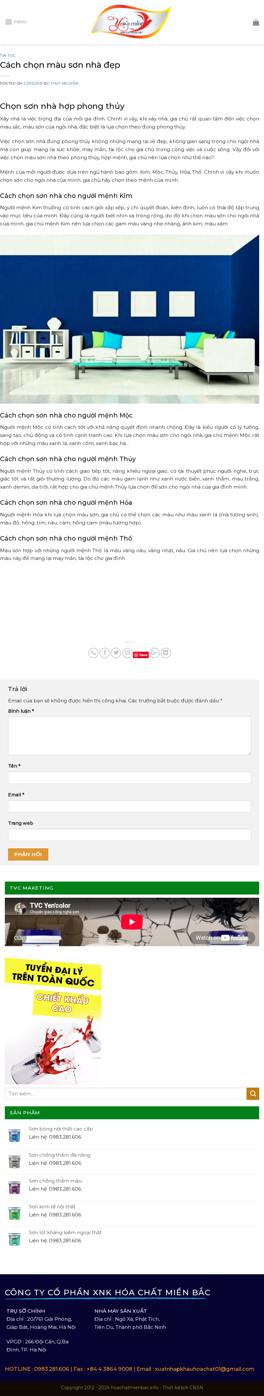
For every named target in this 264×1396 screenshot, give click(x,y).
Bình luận (21, 711)
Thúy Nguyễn (64, 83)
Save (143, 654)
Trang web (20, 823)
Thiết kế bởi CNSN (183, 1388)
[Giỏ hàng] (256, 22)
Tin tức (8, 55)
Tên (14, 766)
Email (16, 795)
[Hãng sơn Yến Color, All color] (132, 22)
